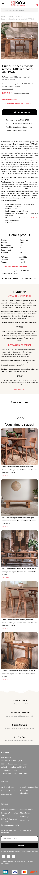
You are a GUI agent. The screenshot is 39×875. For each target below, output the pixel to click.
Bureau (18, 17)
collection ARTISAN (30, 218)
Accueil (3, 17)
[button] (3, 4)
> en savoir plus (19, 389)
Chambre (10, 17)
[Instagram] (8, 856)
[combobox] (19, 10)
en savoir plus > (7, 89)
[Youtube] (13, 856)
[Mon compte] (31, 3)
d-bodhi (27, 77)
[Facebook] (3, 856)
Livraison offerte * (9, 99)
